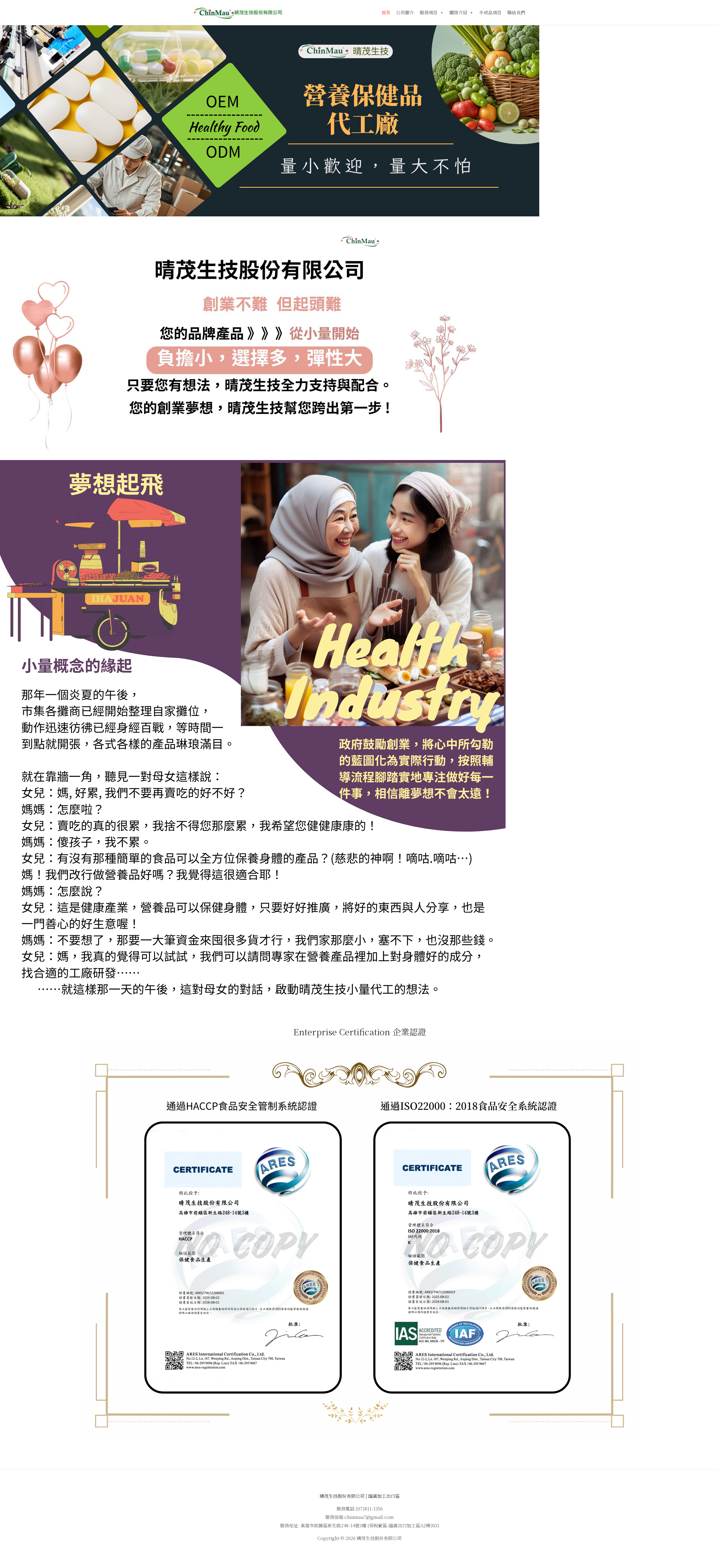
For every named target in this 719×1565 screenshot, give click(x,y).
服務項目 (429, 12)
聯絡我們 (516, 12)
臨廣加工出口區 (384, 1496)
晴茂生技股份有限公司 (342, 1496)
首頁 (385, 12)
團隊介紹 (458, 12)
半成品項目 (490, 12)
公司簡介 (405, 12)
